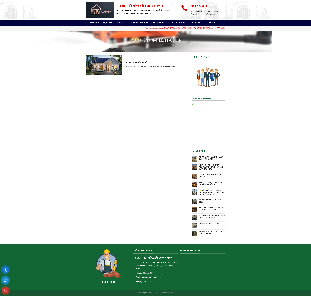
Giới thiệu (107, 23)
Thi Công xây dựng (139, 23)
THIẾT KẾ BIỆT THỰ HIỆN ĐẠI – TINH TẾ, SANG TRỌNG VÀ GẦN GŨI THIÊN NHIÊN (211, 167)
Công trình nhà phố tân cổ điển (211, 201)
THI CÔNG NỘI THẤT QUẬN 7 (210, 224)
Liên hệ (212, 23)
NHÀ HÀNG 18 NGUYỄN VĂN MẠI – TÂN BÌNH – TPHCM (211, 209)
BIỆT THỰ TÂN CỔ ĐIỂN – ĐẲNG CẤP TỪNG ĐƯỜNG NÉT (211, 158)
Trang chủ (93, 23)
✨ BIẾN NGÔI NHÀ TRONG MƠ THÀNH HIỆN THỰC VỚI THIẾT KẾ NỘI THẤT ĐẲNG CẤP (211, 192)
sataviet (147, 281)
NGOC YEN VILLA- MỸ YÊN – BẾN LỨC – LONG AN (211, 233)
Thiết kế (121, 23)
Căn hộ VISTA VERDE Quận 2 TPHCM (210, 176)
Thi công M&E (159, 23)
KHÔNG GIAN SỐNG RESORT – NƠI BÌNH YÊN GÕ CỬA (210, 184)
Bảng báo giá (198, 23)
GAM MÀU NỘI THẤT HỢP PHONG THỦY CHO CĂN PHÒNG (212, 217)
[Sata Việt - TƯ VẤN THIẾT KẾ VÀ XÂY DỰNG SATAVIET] (100, 9)
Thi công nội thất (179, 23)
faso (172, 293)
